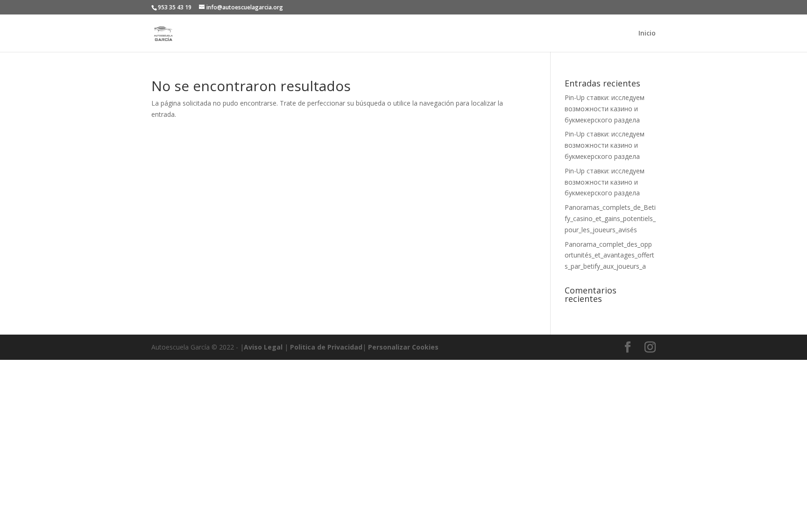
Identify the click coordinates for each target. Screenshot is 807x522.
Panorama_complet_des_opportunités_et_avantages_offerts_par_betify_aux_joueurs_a (609, 255)
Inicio (647, 33)
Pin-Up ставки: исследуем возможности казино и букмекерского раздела (604, 108)
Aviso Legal (263, 347)
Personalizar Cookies (403, 347)
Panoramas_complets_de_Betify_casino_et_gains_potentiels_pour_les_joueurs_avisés (610, 218)
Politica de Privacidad (326, 347)
